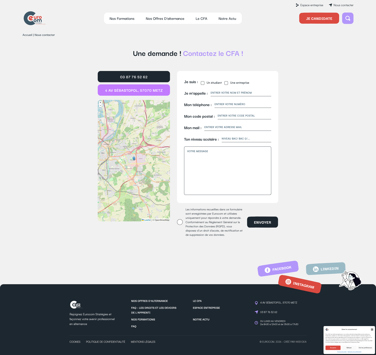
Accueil (27, 34)
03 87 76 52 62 (134, 77)
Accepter (333, 348)
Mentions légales (143, 341)
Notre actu (201, 319)
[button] (372, 329)
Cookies (75, 341)
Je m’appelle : (196, 93)
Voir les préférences (365, 348)
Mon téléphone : (198, 104)
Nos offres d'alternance (149, 301)
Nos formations (143, 319)
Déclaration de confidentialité (354, 351)
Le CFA (197, 301)
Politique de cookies (342, 351)
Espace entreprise (206, 307)
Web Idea (301, 341)
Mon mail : (193, 127)
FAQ (133, 326)
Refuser (349, 348)
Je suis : (191, 81)
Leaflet (147, 219)
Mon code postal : (199, 116)
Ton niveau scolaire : (201, 139)
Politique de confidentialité (105, 341)
